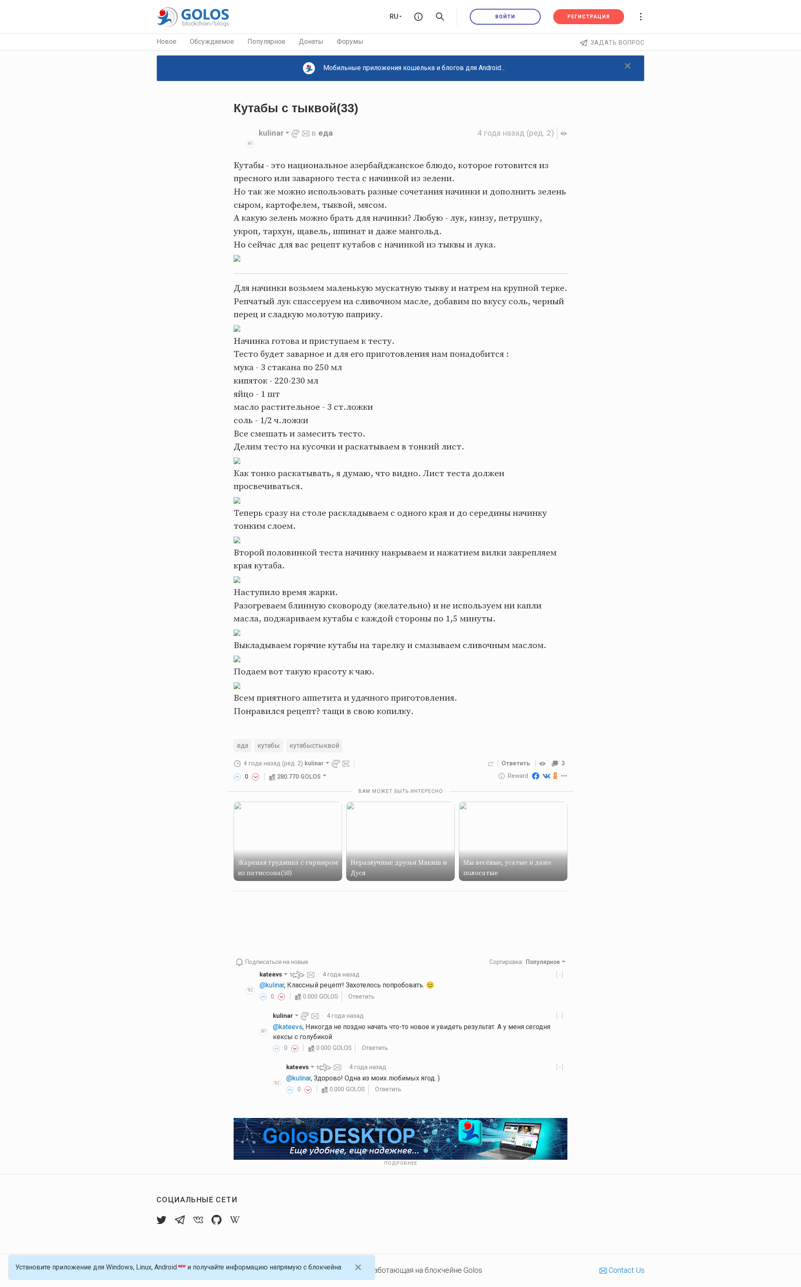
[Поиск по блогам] (440, 17)
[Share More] (564, 776)
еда (325, 133)
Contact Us (626, 1270)
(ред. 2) (515, 133)
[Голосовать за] (237, 776)
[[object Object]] (544, 763)
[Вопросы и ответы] (418, 17)
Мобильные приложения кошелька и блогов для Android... (414, 68)
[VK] (546, 776)
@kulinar (271, 985)
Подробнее (400, 1163)
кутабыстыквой (314, 745)
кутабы (268, 745)
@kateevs (287, 1027)
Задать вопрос (618, 42)
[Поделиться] (491, 763)
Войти (505, 17)
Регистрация (588, 17)
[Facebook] (535, 776)
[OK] (555, 776)
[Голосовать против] (255, 776)
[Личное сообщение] (306, 133)
